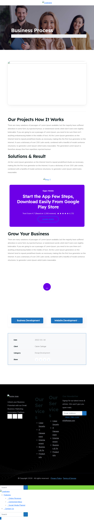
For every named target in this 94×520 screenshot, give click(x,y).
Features (7, 495)
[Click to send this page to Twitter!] (40, 359)
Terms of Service (69, 478)
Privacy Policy (56, 478)
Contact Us (9, 508)
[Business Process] (47, 83)
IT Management (42, 433)
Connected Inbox (15, 502)
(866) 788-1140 (72, 417)
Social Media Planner (17, 505)
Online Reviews (15, 498)
